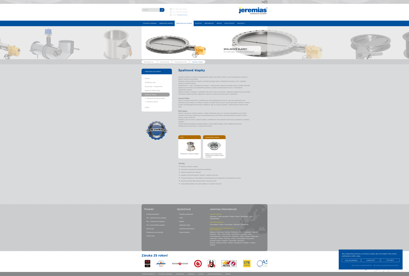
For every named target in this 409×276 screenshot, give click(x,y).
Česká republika (222, 216)
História (181, 221)
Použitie (198, 23)
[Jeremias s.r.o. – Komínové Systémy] (253, 10)
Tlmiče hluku (150, 236)
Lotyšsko (244, 234)
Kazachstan (235, 234)
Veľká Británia (214, 218)
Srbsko (230, 242)
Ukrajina (212, 245)
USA (250, 216)
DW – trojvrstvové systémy (155, 221)
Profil (181, 218)
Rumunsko (250, 238)
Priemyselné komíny (184, 23)
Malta (242, 236)
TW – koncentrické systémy (155, 225)
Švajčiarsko (244, 224)
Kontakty (241, 23)
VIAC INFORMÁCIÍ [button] (351, 260)
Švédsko (246, 242)
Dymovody (150, 228)
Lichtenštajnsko (215, 236)
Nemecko (213, 216)
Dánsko (254, 232)
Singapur (225, 240)
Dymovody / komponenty (154, 86)
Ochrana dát (180, 274)
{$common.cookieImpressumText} (385, 265)
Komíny (147, 78)
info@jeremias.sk (182, 15)
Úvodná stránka (150, 23)
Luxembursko (226, 236)
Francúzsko (228, 224)
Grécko (233, 238)
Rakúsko (227, 238)
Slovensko (232, 240)
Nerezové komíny (166, 23)
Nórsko (220, 238)
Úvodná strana (164, 62)
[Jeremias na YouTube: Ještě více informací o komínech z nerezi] (264, 2)
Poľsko (232, 216)
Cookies (227, 274)
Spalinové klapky (197, 62)
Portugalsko (241, 238)
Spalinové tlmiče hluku (152, 90)
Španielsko (244, 216)
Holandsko (213, 238)
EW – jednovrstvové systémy (156, 218)
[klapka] (213, 146)
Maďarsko (235, 236)
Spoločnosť (229, 23)
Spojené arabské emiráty (218, 242)
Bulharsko (234, 232)
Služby (147, 107)
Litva (249, 234)
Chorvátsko (214, 224)
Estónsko (213, 234)
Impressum (191, 274)
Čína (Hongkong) (245, 232)
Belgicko (213, 232)
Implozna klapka (152, 101)
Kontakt (201, 274)
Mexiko (247, 236)
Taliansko (237, 224)
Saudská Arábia (215, 240)
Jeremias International (186, 228)
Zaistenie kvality (184, 225)
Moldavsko (254, 236)
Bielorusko (220, 232)
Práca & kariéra (184, 232)
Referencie (209, 23)
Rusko (237, 216)
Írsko (218, 234)
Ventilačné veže (150, 82)
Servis (219, 23)
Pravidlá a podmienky (165, 274)
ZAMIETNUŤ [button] (371, 260)
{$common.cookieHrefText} (362, 265)
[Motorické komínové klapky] (189, 146)
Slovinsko (240, 240)
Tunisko (252, 242)
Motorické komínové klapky (156, 98)
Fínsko (221, 224)
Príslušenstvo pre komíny (154, 232)
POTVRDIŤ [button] (390, 260)
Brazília (227, 232)
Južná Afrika (226, 234)
